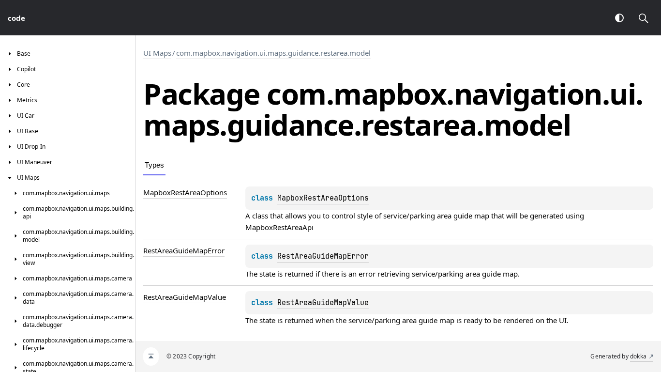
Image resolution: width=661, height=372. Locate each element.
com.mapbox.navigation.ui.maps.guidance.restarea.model (273, 53)
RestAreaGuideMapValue (323, 303)
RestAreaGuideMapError (323, 256)
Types (154, 165)
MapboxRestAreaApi (279, 227)
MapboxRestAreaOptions (323, 198)
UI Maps (157, 53)
